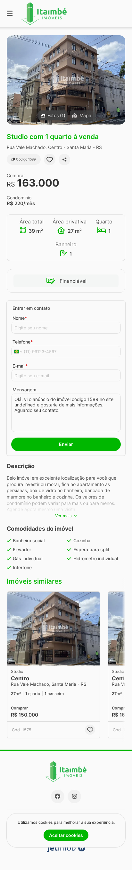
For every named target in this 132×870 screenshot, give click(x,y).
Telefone (22, 341)
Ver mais (63, 515)
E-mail (20, 366)
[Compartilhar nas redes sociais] (64, 159)
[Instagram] (74, 796)
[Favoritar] (49, 159)
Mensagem (24, 389)
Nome (19, 318)
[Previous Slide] (115, 629)
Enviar (66, 444)
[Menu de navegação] (9, 13)
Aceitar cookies (66, 835)
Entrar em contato (31, 308)
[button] (66, 80)
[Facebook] (57, 796)
